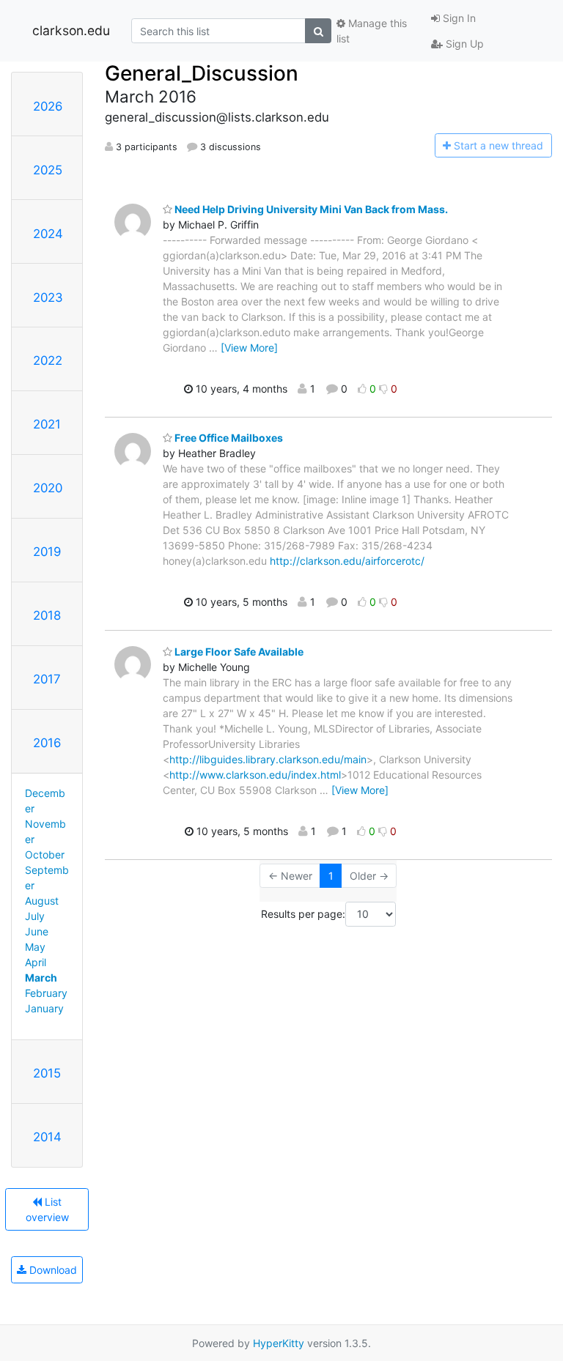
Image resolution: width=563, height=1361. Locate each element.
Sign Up (463, 43)
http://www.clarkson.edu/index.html (255, 774)
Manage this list (371, 31)
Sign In (458, 18)
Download (51, 1270)
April (35, 962)
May (35, 947)
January (44, 1008)
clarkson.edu (71, 30)
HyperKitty (278, 1343)
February (46, 993)
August (42, 900)
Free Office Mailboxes (227, 437)
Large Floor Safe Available (237, 651)
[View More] (249, 347)
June (36, 931)
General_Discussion (201, 73)
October (45, 854)
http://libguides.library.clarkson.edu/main (268, 759)
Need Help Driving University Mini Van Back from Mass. (310, 209)
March (41, 977)
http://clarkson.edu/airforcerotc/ (347, 561)
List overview (47, 1209)
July (35, 916)
